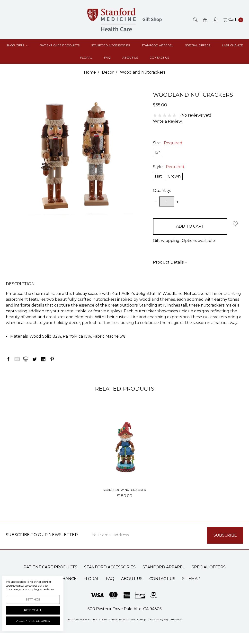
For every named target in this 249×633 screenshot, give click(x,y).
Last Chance (232, 45)
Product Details (169, 262)
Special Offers (197, 45)
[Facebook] (8, 359)
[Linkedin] (43, 359)
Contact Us (159, 57)
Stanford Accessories (110, 45)
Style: (168, 166)
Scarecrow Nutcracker (124, 490)
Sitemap (191, 578)
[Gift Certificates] (204, 19)
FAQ (107, 57)
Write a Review (167, 121)
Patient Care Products (60, 45)
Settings (33, 599)
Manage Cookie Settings (83, 619)
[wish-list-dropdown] (235, 223)
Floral (86, 57)
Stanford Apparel (157, 45)
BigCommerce (173, 619)
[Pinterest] (52, 359)
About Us (130, 57)
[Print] (25, 359)
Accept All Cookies (33, 621)
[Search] (194, 19)
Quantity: (162, 190)
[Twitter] (34, 359)
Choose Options (124, 470)
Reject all (33, 610)
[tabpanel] (124, 458)
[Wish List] (148, 423)
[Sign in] (214, 19)
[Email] (17, 359)
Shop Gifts (15, 45)
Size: (167, 143)
